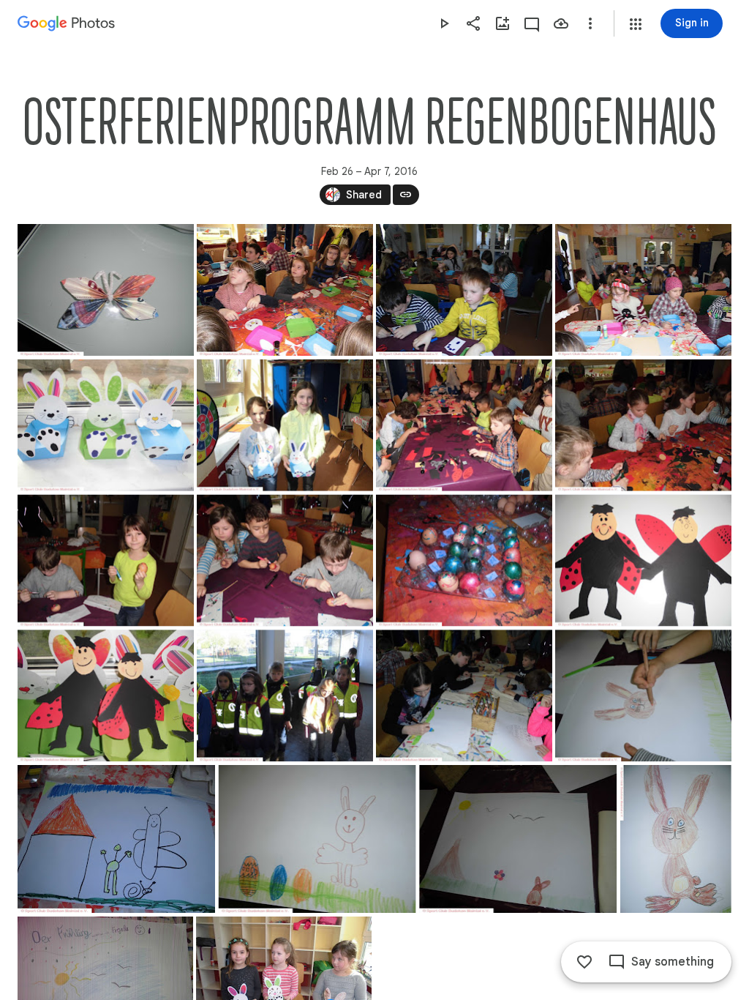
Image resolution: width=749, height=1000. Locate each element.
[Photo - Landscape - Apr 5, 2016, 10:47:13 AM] (643, 561)
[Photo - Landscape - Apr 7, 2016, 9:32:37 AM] (317, 839)
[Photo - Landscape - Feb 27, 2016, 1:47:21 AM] (106, 290)
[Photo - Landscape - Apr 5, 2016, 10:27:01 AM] (285, 561)
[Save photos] (561, 23)
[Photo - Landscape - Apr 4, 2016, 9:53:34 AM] (464, 290)
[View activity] (531, 23)
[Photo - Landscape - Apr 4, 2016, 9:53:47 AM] (643, 290)
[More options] (590, 23)
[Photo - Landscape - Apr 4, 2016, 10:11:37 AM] (285, 425)
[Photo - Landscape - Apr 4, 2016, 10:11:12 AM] (106, 425)
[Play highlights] (444, 23)
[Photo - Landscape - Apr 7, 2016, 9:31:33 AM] (116, 839)
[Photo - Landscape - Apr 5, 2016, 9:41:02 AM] (643, 425)
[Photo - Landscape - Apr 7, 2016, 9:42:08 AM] (518, 839)
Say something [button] (672, 962)
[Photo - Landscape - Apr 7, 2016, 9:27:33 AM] (464, 695)
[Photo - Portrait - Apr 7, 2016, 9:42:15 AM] (675, 839)
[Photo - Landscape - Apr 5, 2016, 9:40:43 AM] (464, 425)
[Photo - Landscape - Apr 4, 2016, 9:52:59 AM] (285, 290)
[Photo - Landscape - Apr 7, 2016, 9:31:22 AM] (643, 695)
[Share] (473, 23)
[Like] (584, 962)
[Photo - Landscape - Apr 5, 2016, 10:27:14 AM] (464, 561)
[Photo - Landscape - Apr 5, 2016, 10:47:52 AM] (106, 695)
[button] (635, 24)
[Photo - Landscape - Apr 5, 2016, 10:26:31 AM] (106, 561)
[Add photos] (502, 23)
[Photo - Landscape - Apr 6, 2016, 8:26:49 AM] (285, 695)
